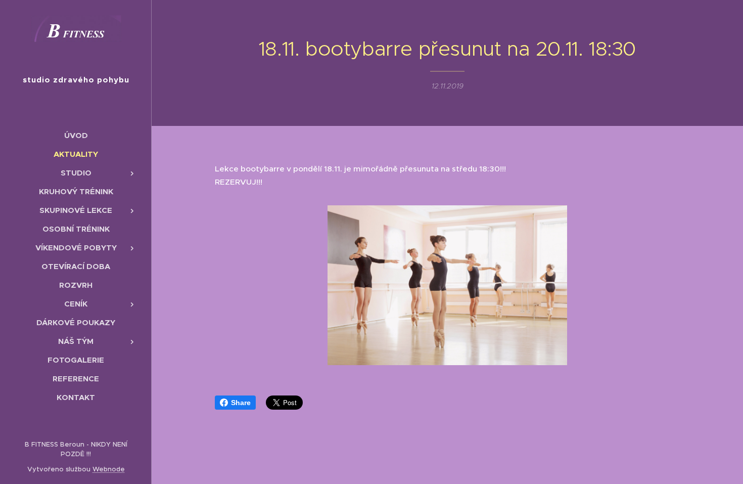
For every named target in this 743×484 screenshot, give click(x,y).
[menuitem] (76, 135)
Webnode (108, 469)
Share (241, 403)
